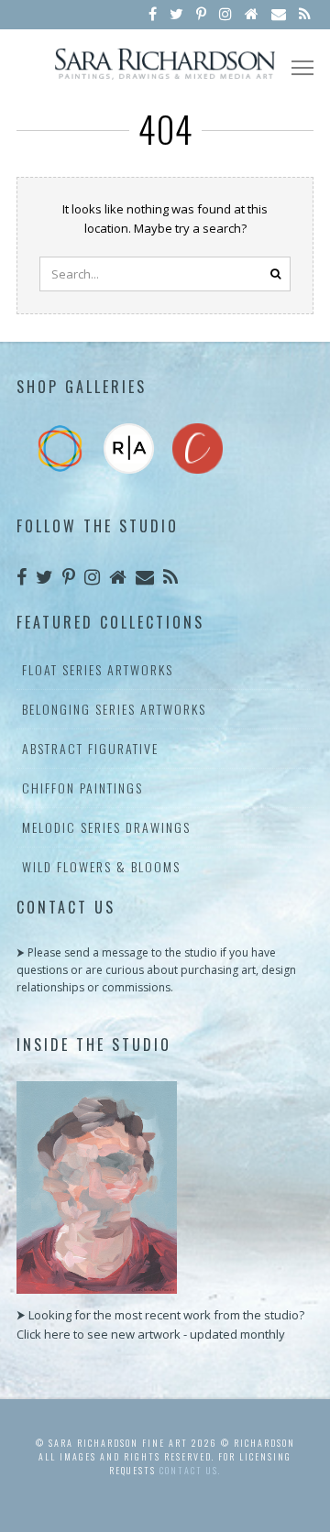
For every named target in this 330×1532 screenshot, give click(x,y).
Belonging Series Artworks (114, 708)
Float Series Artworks (97, 669)
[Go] (275, 274)
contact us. (190, 1470)
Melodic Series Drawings (106, 827)
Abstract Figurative (90, 748)
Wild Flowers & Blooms (101, 866)
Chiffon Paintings (82, 787)
